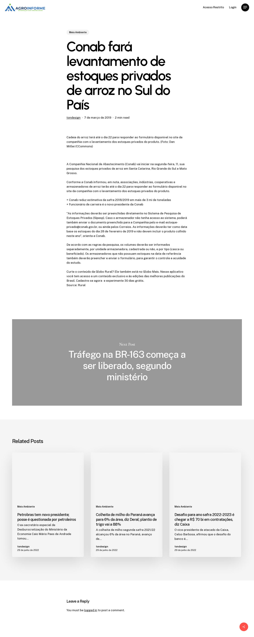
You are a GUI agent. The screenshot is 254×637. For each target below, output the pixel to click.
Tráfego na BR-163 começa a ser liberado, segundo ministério (127, 362)
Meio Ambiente (78, 32)
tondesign (74, 117)
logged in (90, 610)
